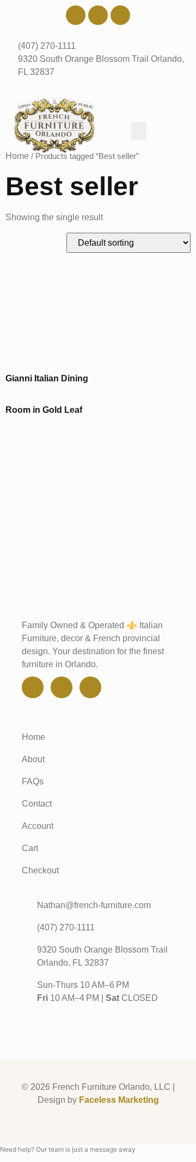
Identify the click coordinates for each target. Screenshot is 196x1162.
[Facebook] (75, 15)
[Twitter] (98, 15)
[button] (138, 131)
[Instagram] (120, 15)
